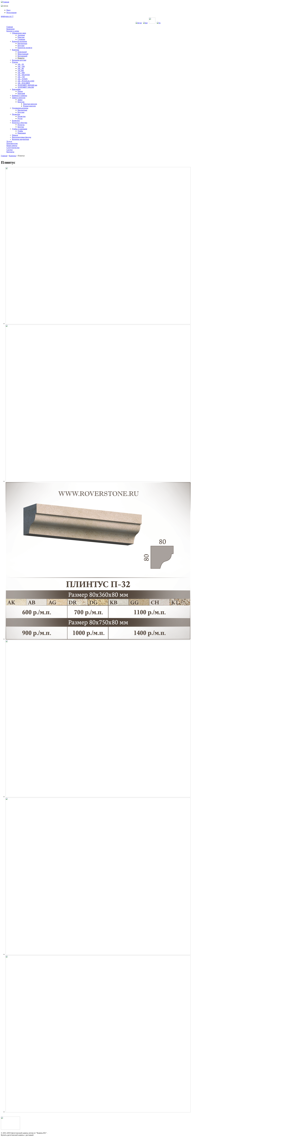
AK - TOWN (23, 79)
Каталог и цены (12, 31)
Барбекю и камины (19, 96)
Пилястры (16, 114)
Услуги (9, 141)
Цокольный (22, 52)
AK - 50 (21, 64)
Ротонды (21, 125)
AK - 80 (21, 68)
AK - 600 (21, 73)
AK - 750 (21, 77)
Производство (12, 143)
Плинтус (21, 58)
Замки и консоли (18, 98)
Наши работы (11, 146)
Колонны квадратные (20, 139)
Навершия (22, 133)
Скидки (9, 150)
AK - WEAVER (24, 75)
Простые (21, 37)
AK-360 (21, 71)
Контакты (10, 152)
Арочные (21, 35)
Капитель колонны (19, 41)
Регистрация (11, 13)
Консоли (21, 102)
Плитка (15, 62)
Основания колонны (20, 108)
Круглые (21, 46)
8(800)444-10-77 (7, 16)
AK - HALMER (24, 83)
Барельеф (21, 93)
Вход (8, 10)
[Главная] (5, 2)
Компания (10, 29)
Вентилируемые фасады (21, 137)
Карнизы (15, 50)
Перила (15, 135)
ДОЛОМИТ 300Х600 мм (27, 85)
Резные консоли (29, 106)
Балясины (16, 121)
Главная (9, 27)
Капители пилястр (25, 48)
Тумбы (20, 131)
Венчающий (22, 56)
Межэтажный (23, 54)
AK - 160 (21, 66)
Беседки (21, 127)
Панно (20, 91)
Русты (20, 118)
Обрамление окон (19, 33)
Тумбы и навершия (19, 129)
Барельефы (16, 89)
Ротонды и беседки (19, 123)
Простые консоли (30, 104)
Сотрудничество (12, 148)
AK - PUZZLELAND (26, 81)
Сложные (21, 39)
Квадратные (22, 43)
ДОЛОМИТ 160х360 (26, 87)
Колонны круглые (19, 60)
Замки (20, 100)
